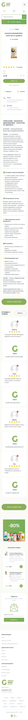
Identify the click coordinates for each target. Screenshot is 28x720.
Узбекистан (22, 706)
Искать (24, 16)
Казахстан (12, 703)
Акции (3, 650)
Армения (21, 700)
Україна (12, 697)
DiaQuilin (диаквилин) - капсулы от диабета (16, 573)
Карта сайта (5, 659)
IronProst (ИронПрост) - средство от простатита (16, 553)
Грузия (5, 703)
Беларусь (4, 700)
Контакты (4, 656)
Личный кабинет (6, 669)
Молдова (5, 706)
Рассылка (4, 675)
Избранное (4, 666)
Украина (19, 697)
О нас (3, 637)
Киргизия (19, 703)
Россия (6, 697)
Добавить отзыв (21, 313)
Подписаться (14, 619)
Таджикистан (13, 706)
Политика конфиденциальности (10, 643)
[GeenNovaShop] (6, 4)
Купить (13, 81)
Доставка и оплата (6, 640)
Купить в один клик (14, 85)
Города (3, 653)
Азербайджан (12, 700)
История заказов (6, 672)
